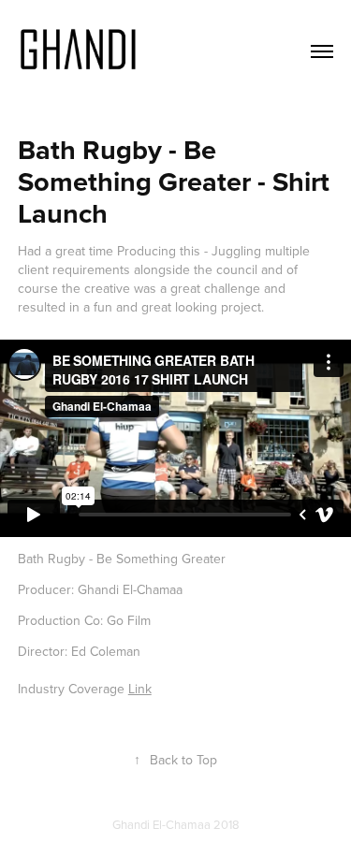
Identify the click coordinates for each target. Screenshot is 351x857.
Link (140, 688)
